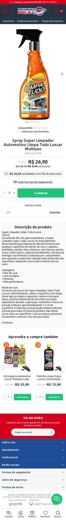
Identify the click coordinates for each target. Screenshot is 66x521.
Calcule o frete (33, 205)
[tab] (26, 122)
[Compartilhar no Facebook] (35, 128)
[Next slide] (62, 74)
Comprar (41, 193)
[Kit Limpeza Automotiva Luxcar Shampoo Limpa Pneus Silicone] (17, 371)
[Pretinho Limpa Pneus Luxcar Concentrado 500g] (49, 371)
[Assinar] (51, 432)
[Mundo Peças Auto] (32, 11)
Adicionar (22, 397)
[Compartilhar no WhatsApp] (39, 128)
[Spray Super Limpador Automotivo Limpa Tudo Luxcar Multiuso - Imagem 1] (33, 74)
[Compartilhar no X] (42, 128)
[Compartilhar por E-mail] (46, 128)
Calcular (54, 212)
